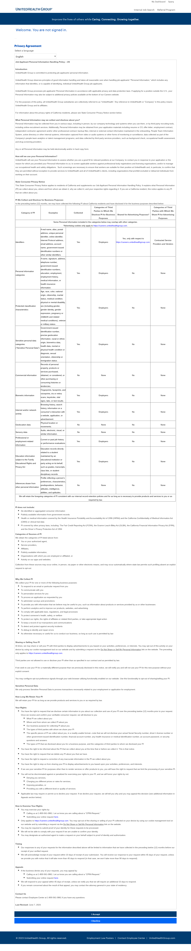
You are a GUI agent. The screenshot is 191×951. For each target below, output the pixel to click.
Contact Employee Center (131, 937)
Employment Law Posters (100, 937)
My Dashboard (158, 1)
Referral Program (166, 9)
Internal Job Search (144, 9)
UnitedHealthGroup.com (162, 937)
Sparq (171, 1)
